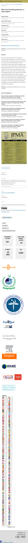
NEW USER (4, 225)
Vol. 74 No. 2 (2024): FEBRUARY (16, 4)
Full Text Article (6, 168)
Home (2, 4)
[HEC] (9, 289)
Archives (7, 4)
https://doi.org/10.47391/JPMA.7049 (11, 45)
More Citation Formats (6, 186)
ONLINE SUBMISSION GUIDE (8, 230)
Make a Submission (7, 217)
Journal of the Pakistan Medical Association (12, 1)
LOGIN (3, 223)
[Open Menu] (1, 1)
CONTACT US (5, 228)
